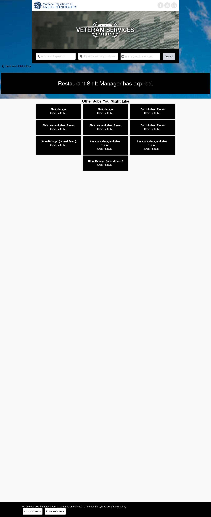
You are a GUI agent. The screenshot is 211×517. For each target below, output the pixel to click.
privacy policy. (119, 506)
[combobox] (56, 56)
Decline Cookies (55, 511)
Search (169, 56)
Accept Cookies (32, 511)
